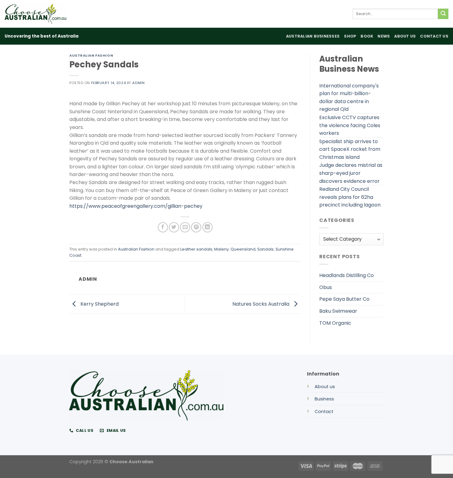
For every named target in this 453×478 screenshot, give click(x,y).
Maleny (221, 249)
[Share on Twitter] (174, 227)
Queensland (243, 249)
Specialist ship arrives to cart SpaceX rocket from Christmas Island (349, 149)
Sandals (265, 249)
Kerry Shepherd (99, 303)
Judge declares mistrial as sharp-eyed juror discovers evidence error (350, 173)
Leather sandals (196, 249)
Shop (350, 36)
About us (325, 387)
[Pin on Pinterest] (196, 227)
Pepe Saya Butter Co (344, 299)
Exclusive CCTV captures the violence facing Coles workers (349, 125)
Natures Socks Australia (261, 303)
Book (367, 36)
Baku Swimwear (338, 311)
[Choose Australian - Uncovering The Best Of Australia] (35, 14)
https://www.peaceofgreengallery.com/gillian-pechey (135, 206)
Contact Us (434, 36)
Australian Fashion (91, 55)
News (383, 36)
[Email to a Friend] (185, 227)
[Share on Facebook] (163, 227)
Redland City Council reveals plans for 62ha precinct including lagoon (350, 197)
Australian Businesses (313, 36)
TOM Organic (335, 323)
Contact (324, 411)
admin (138, 82)
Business (324, 399)
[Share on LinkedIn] (207, 227)
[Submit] (443, 14)
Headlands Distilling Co (346, 275)
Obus (325, 287)
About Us (405, 36)
